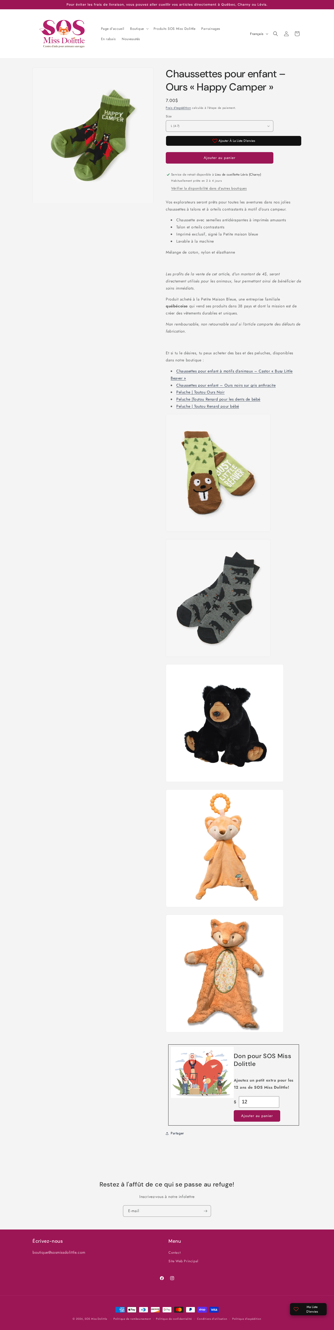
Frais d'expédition (178, 108)
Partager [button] (177, 1133)
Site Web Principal (183, 1261)
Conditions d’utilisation (212, 1319)
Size (169, 116)
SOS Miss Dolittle (96, 1319)
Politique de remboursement (132, 1319)
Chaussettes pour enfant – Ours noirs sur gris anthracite (226, 385)
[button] (139, 28)
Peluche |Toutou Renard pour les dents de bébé (218, 399)
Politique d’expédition (246, 1319)
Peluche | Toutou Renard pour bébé (207, 406)
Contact (174, 1252)
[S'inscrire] (205, 1211)
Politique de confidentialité (174, 1319)
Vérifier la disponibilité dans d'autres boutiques (209, 188)
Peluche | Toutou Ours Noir (200, 392)
